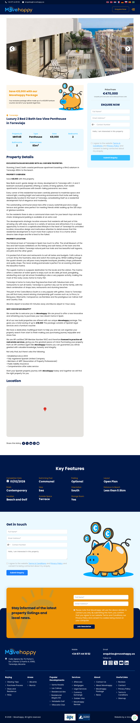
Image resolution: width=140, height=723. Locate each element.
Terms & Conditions (37, 563)
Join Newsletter (84, 626)
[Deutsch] (122, 2)
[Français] (118, 2)
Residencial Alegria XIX (56, 696)
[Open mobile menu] (133, 9)
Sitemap (122, 698)
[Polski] (126, 2)
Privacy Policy (113, 146)
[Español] (130, 2)
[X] (27, 443)
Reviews (121, 682)
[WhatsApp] (34, 443)
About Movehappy (104, 685)
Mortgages (79, 685)
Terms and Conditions (112, 615)
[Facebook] (23, 443)
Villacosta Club (58, 705)
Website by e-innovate (124, 717)
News (98, 695)
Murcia (32, 685)
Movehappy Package (101, 690)
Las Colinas (57, 688)
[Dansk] (111, 2)
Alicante (33, 682)
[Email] (37, 443)
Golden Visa (79, 698)
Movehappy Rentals (79, 703)
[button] (12, 48)
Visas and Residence (11, 690)
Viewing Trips (13, 682)
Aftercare (78, 682)
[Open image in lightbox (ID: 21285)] (70, 48)
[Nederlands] (115, 2)
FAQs (9, 695)
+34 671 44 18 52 (14, 2)
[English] (107, 2)
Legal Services (80, 689)
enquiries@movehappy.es (34, 2)
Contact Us (101, 682)
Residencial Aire (59, 691)
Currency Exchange (78, 693)
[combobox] (93, 124)
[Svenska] (133, 2)
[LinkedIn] (30, 443)
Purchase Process (15, 685)
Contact (122, 685)
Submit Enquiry (110, 157)
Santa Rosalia (58, 685)
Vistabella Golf (58, 701)
